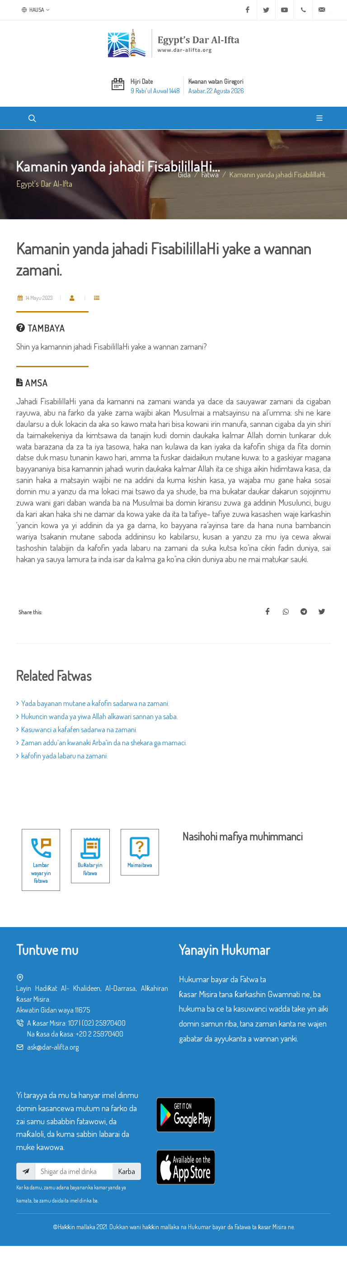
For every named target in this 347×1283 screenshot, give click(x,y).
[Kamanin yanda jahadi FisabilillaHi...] (267, 612)
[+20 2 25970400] (303, 10)
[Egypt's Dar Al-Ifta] (173, 43)
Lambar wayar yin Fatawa (41, 873)
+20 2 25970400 (99, 1033)
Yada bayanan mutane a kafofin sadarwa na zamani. (95, 703)
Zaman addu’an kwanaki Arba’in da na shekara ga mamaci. (104, 742)
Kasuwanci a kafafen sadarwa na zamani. (79, 729)
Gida (184, 174)
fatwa (210, 174)
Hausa (36, 9)
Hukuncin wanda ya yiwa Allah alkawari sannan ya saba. (99, 716)
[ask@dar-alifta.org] (322, 10)
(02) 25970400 (104, 1022)
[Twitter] (266, 10)
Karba (126, 1171)
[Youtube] (285, 10)
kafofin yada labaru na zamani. (64, 755)
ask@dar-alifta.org (53, 1046)
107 (73, 1022)
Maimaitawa (139, 865)
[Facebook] (248, 10)
